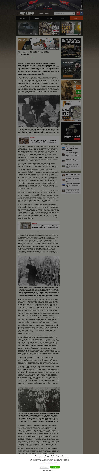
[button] (49, 464)
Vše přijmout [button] (55, 467)
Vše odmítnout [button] (44, 467)
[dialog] (49, 463)
